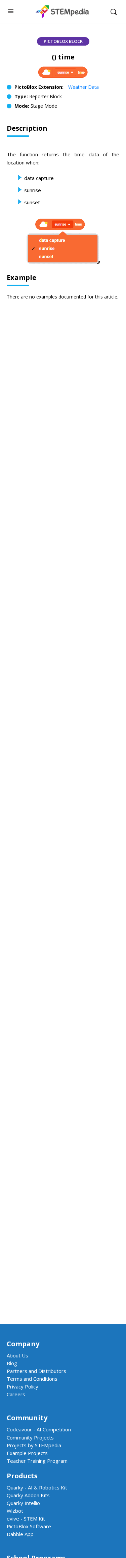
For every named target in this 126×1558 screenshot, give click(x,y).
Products (22, 1475)
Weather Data (83, 87)
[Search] (114, 12)
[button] (63, 41)
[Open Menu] (11, 11)
